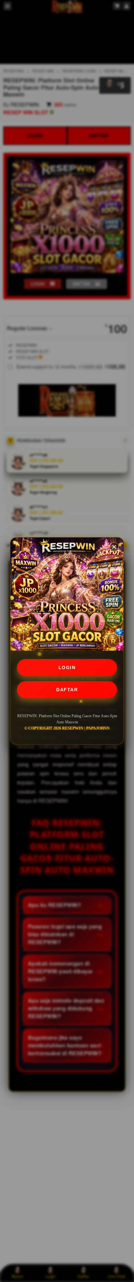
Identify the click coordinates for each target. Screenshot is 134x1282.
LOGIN (67, 667)
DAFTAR (67, 689)
